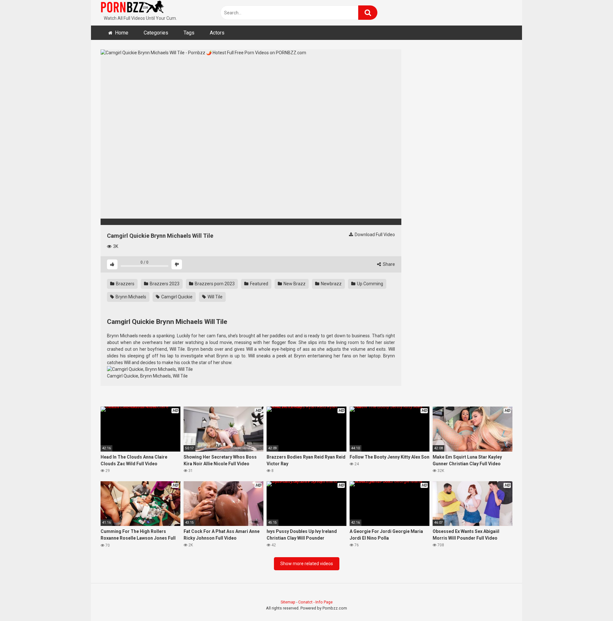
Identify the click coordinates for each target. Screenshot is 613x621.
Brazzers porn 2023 (214, 283)
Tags (189, 33)
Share (388, 264)
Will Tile (215, 296)
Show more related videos (306, 563)
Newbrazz (331, 283)
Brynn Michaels (130, 296)
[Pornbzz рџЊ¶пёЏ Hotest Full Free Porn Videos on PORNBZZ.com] (132, 8)
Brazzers (124, 283)
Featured (258, 283)
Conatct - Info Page (315, 602)
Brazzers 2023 (164, 283)
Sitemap (288, 602)
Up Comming (369, 283)
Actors (217, 33)
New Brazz (294, 283)
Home (121, 33)
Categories (156, 33)
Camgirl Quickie (176, 296)
